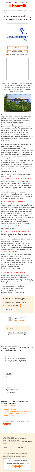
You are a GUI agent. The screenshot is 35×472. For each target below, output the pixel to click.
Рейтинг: (11, 328)
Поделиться (12, 421)
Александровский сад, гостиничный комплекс (15, 358)
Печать (7, 421)
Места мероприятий (16, 10)
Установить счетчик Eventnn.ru (23, 421)
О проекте (5, 447)
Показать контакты (17, 51)
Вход (7, 2)
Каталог (8, 10)
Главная (3, 10)
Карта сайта (20, 447)
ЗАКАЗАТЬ (17, 47)
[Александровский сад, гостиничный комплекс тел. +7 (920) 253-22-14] (17, 103)
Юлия (15, 318)
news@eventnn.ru (7, 455)
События (8, 374)
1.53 (16, 328)
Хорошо (17, 468)
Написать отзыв (26, 347)
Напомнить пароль (24, 2)
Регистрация (15, 2)
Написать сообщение (19, 320)
